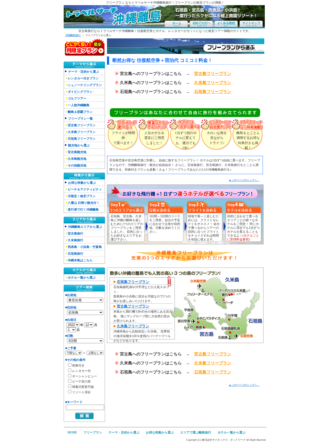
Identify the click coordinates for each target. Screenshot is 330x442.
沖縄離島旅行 (73, 35)
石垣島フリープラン (82, 138)
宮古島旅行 (75, 233)
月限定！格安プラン (82, 196)
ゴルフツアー (77, 98)
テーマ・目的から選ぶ (83, 71)
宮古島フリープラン (82, 125)
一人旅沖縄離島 (78, 105)
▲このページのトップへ (244, 180)
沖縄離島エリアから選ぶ (85, 227)
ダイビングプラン (80, 92)
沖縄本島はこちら (80, 260)
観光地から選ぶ (79, 145)
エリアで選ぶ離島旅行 (195, 432)
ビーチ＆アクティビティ (85, 189)
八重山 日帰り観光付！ (84, 203)
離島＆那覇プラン (80, 112)
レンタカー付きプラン (83, 78)
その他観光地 (77, 165)
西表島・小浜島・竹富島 (85, 247)
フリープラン (93, 432)
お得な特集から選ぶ (82, 183)
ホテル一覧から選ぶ (82, 277)
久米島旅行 (75, 240)
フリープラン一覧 (80, 118)
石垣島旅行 (75, 253)
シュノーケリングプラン (85, 85)
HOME (72, 432)
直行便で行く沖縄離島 (83, 209)
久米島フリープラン (82, 132)
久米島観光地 (77, 159)
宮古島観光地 (77, 152)
